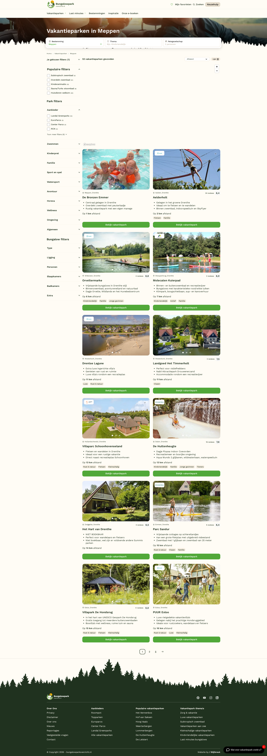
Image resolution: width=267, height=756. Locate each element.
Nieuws (51, 726)
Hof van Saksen (144, 717)
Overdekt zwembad (62, 80)
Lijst (214, 59)
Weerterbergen (144, 726)
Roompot (96, 712)
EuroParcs (57, 120)
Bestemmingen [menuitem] (97, 13)
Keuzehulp (212, 4)
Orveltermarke (92, 280)
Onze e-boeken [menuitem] (130, 13)
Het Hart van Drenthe (97, 529)
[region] (151, 105)
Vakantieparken (61, 53)
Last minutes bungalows (193, 739)
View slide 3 (119, 186)
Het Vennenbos (144, 712)
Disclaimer (52, 717)
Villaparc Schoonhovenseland (102, 446)
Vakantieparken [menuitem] (55, 13)
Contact (51, 739)
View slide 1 (112, 186)
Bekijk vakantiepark (116, 224)
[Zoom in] (217, 67)
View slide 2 (116, 186)
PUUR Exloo (161, 612)
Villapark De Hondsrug (97, 612)
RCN (54, 129)
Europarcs (96, 721)
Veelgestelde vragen (57, 735)
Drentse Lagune (93, 363)
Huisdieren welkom (62, 93)
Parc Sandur (161, 529)
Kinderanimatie (60, 84)
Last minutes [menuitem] (76, 13)
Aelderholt (160, 197)
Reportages (53, 730)
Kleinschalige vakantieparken (196, 730)
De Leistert (142, 739)
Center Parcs (58, 124)
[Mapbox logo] (89, 144)
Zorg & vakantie (188, 712)
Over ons (51, 721)
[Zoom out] (217, 71)
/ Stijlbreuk (214, 752)
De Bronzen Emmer (95, 197)
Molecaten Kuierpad (167, 280)
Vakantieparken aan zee (193, 726)
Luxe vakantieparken (191, 717)
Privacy (50, 712)
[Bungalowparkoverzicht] (60, 4)
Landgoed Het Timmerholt (171, 363)
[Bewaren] (145, 153)
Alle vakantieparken (102, 735)
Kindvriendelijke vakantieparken (197, 735)
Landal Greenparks (61, 116)
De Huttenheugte (164, 446)
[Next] (145, 174)
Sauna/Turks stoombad (63, 88)
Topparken (97, 717)
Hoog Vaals (142, 721)
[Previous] (86, 174)
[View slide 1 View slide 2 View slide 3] (116, 169)
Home (49, 53)
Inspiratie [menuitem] (113, 13)
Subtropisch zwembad (63, 75)
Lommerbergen (144, 730)
